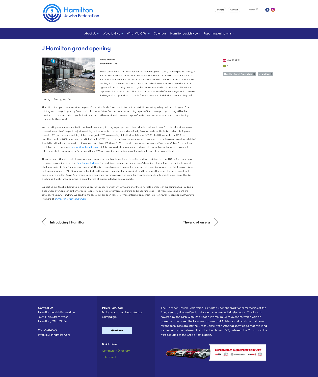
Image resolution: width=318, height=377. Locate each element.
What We (137, 33)
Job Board (109, 357)
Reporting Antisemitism (219, 33)
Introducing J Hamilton (67, 222)
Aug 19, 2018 (233, 60)
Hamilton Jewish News (185, 33)
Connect (234, 9)
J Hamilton (265, 74)
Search (252, 9)
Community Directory (116, 350)
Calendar (160, 33)
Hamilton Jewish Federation (239, 74)
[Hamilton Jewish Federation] (71, 13)
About (90, 33)
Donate (220, 9)
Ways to (111, 33)
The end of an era (196, 222)
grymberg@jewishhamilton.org (84, 147)
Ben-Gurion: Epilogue (88, 162)
